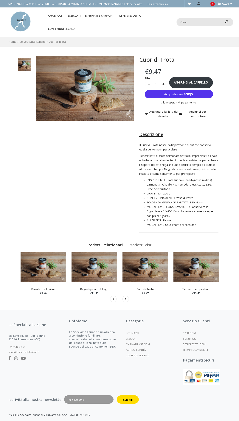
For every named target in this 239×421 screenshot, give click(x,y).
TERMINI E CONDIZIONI (195, 349)
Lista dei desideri (133, 4)
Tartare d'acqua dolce (196, 289)
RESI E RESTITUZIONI (194, 344)
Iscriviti (127, 399)
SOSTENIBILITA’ (191, 338)
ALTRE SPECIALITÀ (136, 349)
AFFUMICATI (132, 333)
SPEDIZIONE (189, 333)
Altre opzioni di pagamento (179, 102)
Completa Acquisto (158, 4)
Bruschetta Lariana (43, 289)
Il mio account (112, 4)
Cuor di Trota (145, 289)
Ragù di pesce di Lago (94, 289)
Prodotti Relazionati (104, 244)
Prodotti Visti (140, 244)
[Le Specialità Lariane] (20, 32)
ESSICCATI (131, 338)
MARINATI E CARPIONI (138, 344)
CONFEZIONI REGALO (137, 355)
